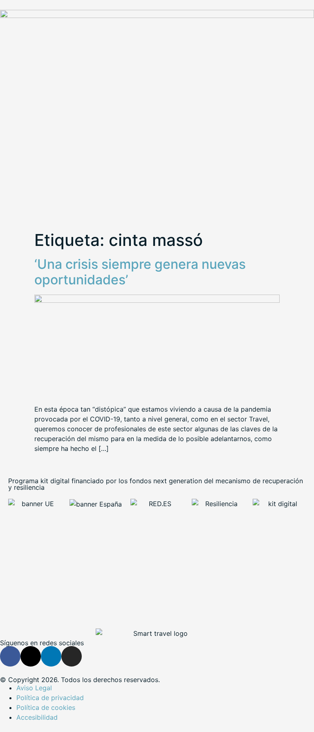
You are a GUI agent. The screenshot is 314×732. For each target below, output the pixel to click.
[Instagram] (71, 656)
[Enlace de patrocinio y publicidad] (157, 15)
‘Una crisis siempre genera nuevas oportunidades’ (140, 272)
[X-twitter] (30, 656)
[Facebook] (10, 656)
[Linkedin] (51, 656)
